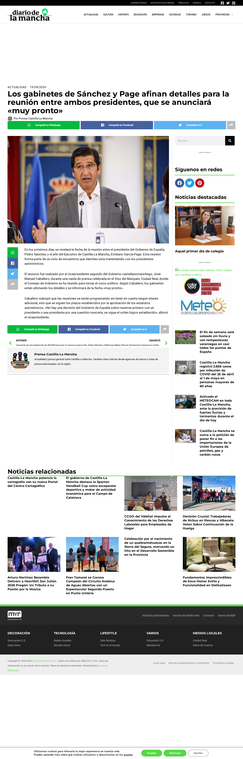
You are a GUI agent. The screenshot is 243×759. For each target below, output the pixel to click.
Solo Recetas (107, 640)
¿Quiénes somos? (138, 3)
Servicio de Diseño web (186, 615)
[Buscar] (230, 140)
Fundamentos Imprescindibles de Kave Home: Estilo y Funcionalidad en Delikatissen (207, 581)
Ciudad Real (200, 640)
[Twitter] (228, 3)
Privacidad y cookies (223, 663)
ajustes (128, 755)
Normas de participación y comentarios (189, 663)
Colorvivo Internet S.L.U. (44, 661)
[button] (231, 14)
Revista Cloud (62, 645)
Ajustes (198, 753)
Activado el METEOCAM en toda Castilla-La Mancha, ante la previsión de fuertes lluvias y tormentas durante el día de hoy (217, 408)
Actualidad (17, 87)
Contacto (210, 3)
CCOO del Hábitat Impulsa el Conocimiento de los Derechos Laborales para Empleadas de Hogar (148, 522)
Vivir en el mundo (110, 645)
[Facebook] (222, 3)
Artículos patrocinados (155, 615)
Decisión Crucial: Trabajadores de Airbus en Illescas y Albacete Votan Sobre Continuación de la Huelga (208, 522)
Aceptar (151, 753)
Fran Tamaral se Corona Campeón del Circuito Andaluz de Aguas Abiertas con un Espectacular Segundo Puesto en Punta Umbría (90, 585)
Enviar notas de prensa (162, 3)
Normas (197, 3)
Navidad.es (153, 645)
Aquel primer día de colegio (199, 251)
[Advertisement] (121, 52)
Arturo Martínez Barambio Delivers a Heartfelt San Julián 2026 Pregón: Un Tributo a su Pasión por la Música (32, 583)
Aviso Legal (159, 663)
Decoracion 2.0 (16, 640)
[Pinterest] (233, 3)
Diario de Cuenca (203, 645)
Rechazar (175, 753)
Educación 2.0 (155, 640)
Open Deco (14, 645)
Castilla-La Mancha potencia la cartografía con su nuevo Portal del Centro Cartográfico (33, 482)
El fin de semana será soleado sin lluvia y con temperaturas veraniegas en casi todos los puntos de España (217, 342)
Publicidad (183, 3)
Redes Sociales (62, 640)
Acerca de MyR (226, 615)
